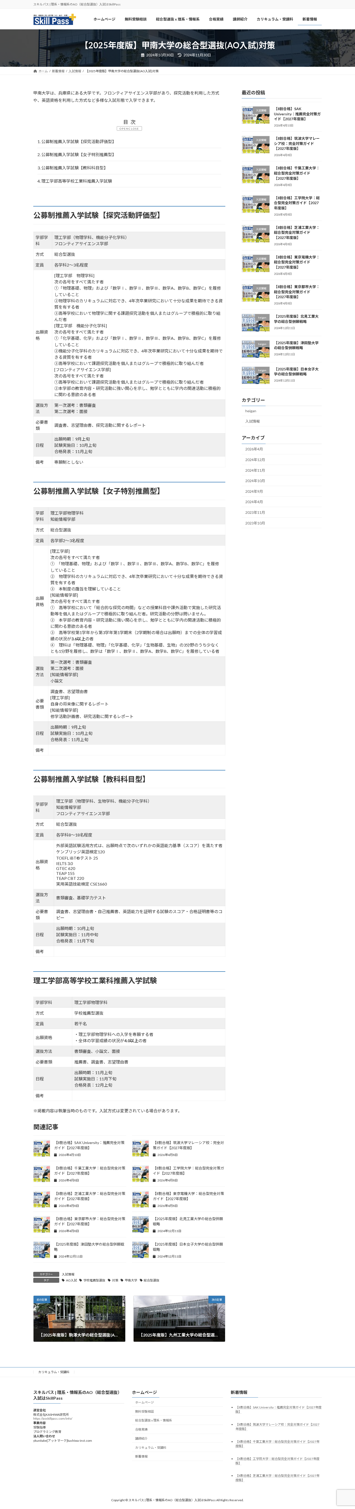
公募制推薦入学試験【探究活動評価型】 (76, 141)
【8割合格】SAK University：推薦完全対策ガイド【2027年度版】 (297, 114)
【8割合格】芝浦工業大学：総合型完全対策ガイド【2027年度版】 (297, 232)
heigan (250, 411)
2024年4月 (254, 502)
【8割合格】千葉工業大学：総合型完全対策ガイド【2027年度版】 (297, 173)
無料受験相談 (144, 1411)
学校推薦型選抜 (94, 1280)
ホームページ (144, 1402)
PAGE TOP (342, 1459)
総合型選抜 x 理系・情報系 (153, 1420)
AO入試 (71, 1280)
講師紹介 (141, 1438)
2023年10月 (255, 523)
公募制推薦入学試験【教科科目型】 (72, 167)
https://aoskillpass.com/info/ (52, 1418)
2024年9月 (254, 491)
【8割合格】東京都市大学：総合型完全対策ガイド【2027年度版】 (297, 291)
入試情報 (68, 1274)
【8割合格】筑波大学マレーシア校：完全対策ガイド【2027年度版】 (297, 143)
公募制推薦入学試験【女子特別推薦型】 (76, 154)
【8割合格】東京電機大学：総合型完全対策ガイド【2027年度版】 (297, 262)
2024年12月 (255, 460)
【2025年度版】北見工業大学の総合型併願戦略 (296, 319)
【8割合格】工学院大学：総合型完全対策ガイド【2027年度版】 (297, 203)
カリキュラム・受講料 (53, 1372)
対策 (115, 1280)
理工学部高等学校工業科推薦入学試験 (74, 180)
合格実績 (141, 1429)
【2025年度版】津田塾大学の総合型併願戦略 (296, 345)
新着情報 (141, 1456)
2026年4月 (254, 449)
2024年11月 (255, 470)
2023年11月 (255, 512)
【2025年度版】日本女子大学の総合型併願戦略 (296, 371)
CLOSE (134, 128)
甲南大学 (131, 1280)
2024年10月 (255, 481)
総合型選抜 (151, 1280)
